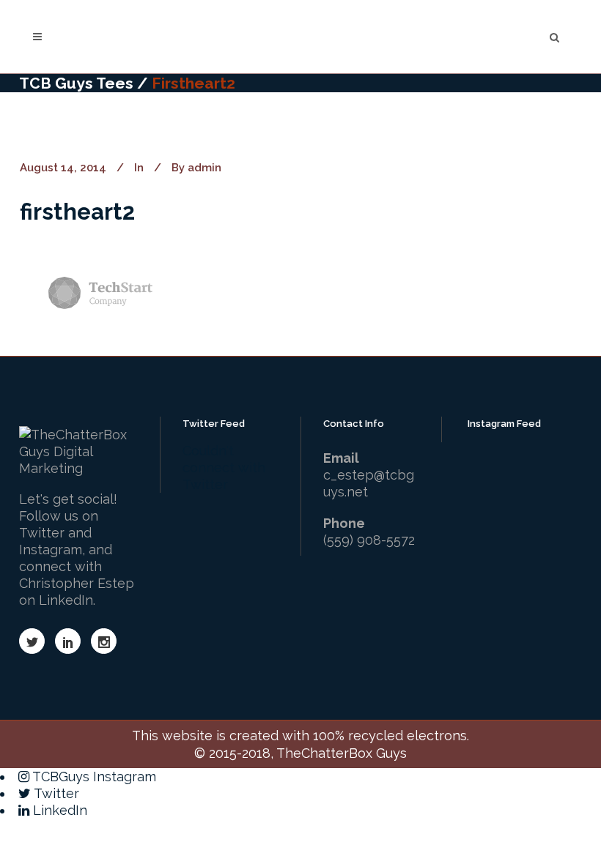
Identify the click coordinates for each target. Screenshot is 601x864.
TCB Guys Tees (76, 83)
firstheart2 (77, 211)
